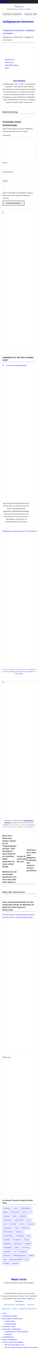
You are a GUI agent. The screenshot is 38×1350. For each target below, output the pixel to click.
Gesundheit (13, 1224)
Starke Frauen (25, 1247)
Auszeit (15, 1208)
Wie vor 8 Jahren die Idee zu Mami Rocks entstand (21, 1347)
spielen (17, 1247)
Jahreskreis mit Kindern (10, 1316)
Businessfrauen (15, 1212)
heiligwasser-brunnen (18, 21)
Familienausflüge (10, 1324)
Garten (5, 1224)
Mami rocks (19, 1279)
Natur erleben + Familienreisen (12, 1318)
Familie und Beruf (19, 1220)
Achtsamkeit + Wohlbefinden (12, 14)
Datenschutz (6, 1309)
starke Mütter (7, 1251)
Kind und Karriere (8, 1232)
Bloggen (6, 1212)
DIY (31, 1212)
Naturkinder (7, 1239)
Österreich (15, 1263)
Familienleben (23, 1216)
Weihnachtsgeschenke (20, 1255)
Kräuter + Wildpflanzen (9, 1339)
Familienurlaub (7, 1220)
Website (5, 181)
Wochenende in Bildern (16, 1259)
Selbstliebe (28, 1243)
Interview (22, 1224)
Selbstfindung (7, 1243)
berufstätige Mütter (26, 1208)
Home (4, 1313)
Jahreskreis (31, 1224)
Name (5, 163)
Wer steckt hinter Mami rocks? (14, 1345)
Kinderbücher (25, 1228)
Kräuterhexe (19, 1232)
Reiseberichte (16, 1239)
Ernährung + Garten (31, 14)
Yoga (26, 1259)
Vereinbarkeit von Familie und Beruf (16, 1332)
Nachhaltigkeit (20, 1236)
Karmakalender (8, 1228)
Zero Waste (7, 1263)
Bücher (25, 1212)
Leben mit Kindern (8, 1236)
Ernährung (6, 1216)
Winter (5, 1259)
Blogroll (14, 1309)
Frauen (29, 1220)
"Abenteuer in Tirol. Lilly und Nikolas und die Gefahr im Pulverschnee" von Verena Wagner (19, 671)
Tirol (15, 1251)
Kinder (16, 1228)
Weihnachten (7, 1255)
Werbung (31, 1255)
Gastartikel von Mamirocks (27, 1309)
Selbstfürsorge (18, 1243)
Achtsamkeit (7, 1208)
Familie (14, 1216)
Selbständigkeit (8, 1247)
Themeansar (19, 1301)
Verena (21, 81)
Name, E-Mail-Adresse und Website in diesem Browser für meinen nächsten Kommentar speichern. (18, 195)
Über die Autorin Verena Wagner (14, 1304)
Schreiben (26, 1239)
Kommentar (7, 135)
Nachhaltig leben (8, 1337)
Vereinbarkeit (22, 1251)
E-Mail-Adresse (8, 172)
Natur (28, 1236)
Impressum (30, 1304)
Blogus (30, 1298)
